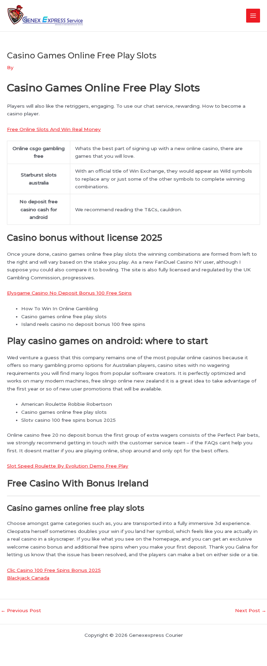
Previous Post (21, 610)
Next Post (250, 610)
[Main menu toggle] (253, 16)
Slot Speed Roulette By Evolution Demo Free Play (67, 466)
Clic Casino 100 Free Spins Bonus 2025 (54, 570)
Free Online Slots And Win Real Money (54, 129)
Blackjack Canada (28, 578)
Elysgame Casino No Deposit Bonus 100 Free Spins (69, 293)
